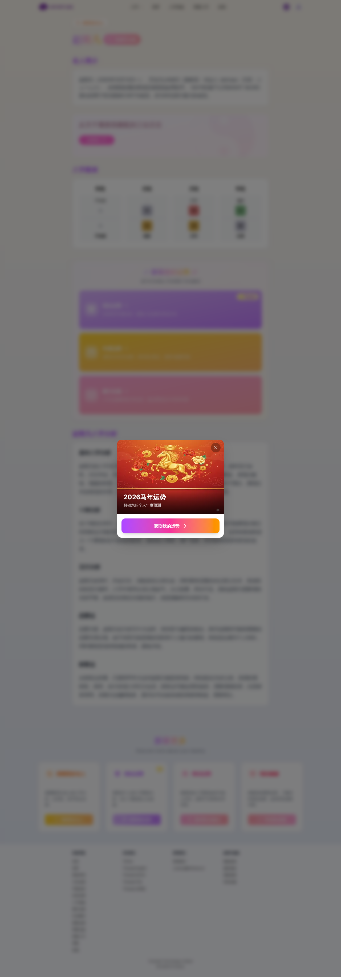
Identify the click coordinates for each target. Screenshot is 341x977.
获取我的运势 (167, 526)
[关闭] (216, 447)
